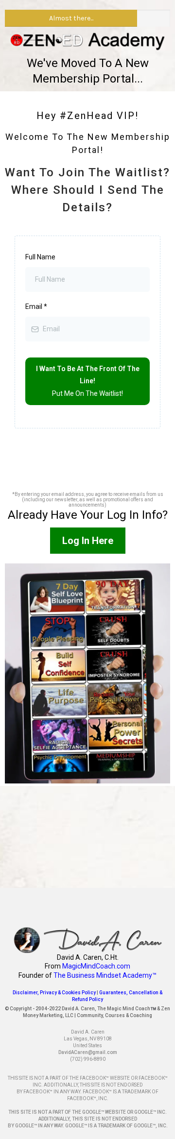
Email (36, 306)
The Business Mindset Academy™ (105, 975)
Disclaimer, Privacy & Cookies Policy (54, 992)
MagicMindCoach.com (96, 966)
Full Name (40, 257)
